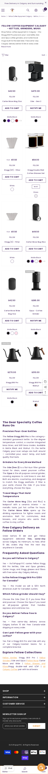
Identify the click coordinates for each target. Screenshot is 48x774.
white (12, 189)
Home (3, 16)
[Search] (28, 10)
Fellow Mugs (33, 660)
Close (46, 3)
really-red (16, 120)
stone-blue (8, 120)
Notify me (35, 108)
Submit (37, 726)
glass (36, 196)
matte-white (12, 120)
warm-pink (16, 333)
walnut (36, 405)
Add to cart (12, 108)
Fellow (12, 97)
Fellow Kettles (10, 657)
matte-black (4, 120)
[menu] (3, 10)
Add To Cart (12, 177)
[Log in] (36, 10)
